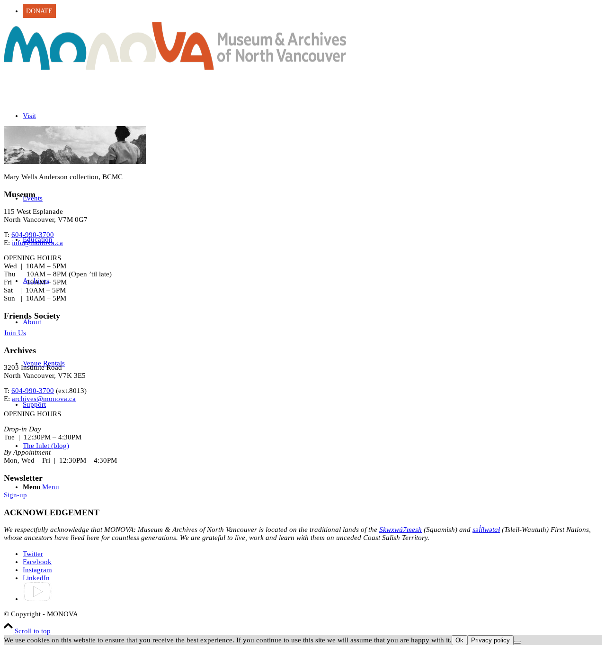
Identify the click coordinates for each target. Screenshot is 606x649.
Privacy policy (490, 640)
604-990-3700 (32, 234)
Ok (459, 640)
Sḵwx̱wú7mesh (400, 529)
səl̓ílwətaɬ (486, 529)
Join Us (15, 333)
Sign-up (15, 495)
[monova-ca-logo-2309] (175, 67)
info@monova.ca (37, 243)
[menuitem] (312, 11)
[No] (517, 642)
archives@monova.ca (44, 398)
